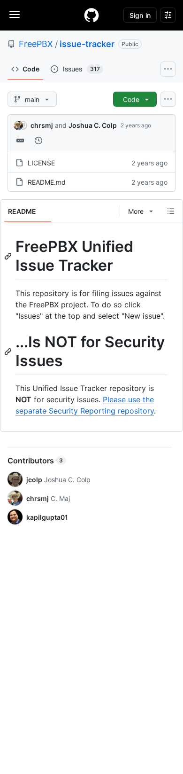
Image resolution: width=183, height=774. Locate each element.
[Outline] (171, 211)
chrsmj (41, 125)
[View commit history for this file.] (38, 140)
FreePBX (36, 44)
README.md (47, 182)
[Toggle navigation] (15, 15)
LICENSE (41, 163)
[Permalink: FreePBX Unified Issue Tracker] (8, 256)
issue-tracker (87, 44)
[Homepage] (91, 15)
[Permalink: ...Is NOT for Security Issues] (8, 351)
